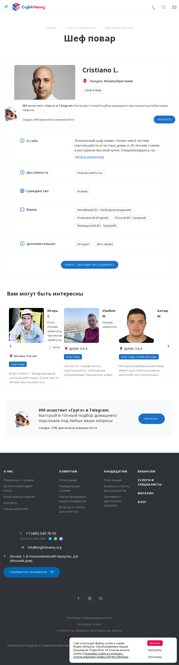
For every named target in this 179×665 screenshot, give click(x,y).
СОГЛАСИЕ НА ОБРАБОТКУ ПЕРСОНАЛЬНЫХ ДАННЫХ (89, 630)
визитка (56, 347)
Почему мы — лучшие (18, 480)
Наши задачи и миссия (19, 497)
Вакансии (146, 471)
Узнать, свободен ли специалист (90, 264)
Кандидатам (115, 471)
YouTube (100, 598)
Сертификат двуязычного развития (113, 501)
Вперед (168, 346)
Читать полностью (89, 156)
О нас (8, 471)
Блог (142, 502)
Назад (10, 346)
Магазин (146, 493)
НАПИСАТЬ (164, 119)
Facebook (78, 598)
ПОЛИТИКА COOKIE (89, 624)
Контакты (10, 503)
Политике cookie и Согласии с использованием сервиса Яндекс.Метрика (100, 655)
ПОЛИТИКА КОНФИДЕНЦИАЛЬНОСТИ (90, 618)
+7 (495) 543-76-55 (41, 533)
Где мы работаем (15, 509)
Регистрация (68, 480)
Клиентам (68, 471)
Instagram (89, 598)
